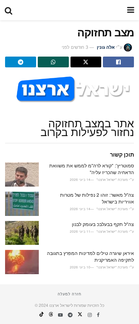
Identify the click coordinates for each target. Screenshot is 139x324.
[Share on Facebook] (118, 62)
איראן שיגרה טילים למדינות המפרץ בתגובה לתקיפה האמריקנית (90, 256)
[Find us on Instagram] (89, 314)
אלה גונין (106, 47)
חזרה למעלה (69, 293)
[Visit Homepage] (69, 10)
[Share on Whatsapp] (53, 62)
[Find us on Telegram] (69, 314)
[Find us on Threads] (50, 314)
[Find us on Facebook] (97, 314)
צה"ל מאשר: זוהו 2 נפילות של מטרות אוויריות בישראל (97, 198)
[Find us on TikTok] (41, 314)
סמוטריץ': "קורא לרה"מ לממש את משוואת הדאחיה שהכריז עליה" (91, 168)
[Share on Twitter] (86, 62)
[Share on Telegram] (20, 62)
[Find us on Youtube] (60, 314)
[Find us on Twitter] (79, 314)
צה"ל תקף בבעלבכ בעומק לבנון (103, 224)
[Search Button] (8, 10)
